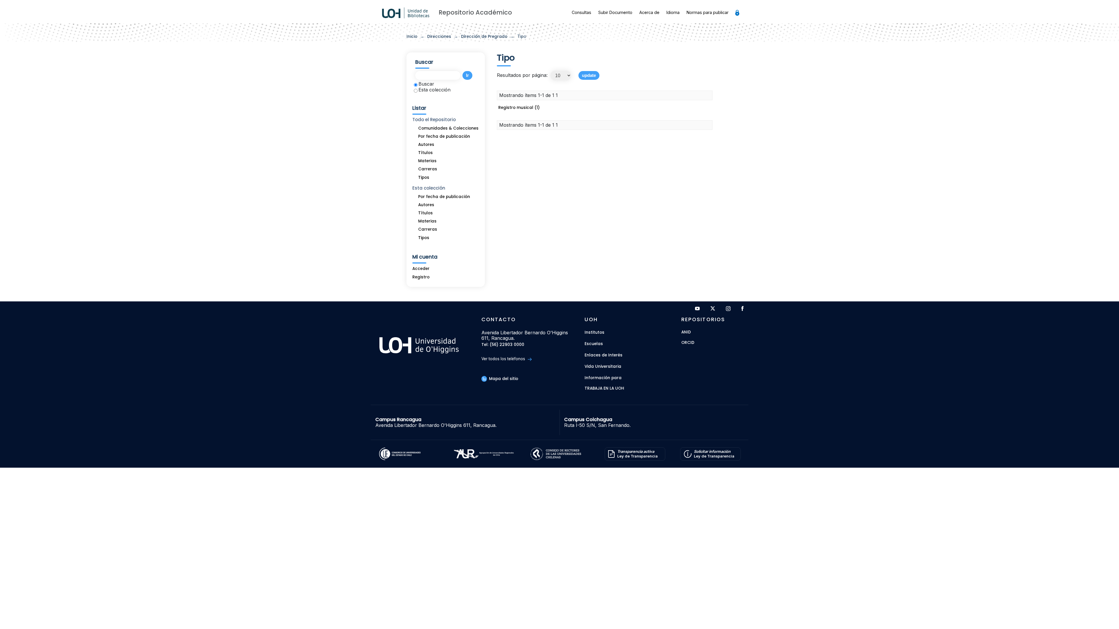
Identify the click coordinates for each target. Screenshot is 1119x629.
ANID (686, 332)
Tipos (423, 177)
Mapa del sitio (503, 378)
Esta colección (434, 90)
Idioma (673, 12)
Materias (427, 161)
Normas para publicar (708, 12)
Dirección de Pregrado (484, 36)
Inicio (412, 36)
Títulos (425, 153)
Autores (426, 144)
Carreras (427, 169)
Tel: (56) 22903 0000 (502, 344)
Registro (421, 277)
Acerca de (649, 12)
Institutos (594, 332)
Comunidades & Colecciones (448, 128)
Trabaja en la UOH (604, 388)
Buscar (426, 84)
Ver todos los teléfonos (503, 358)
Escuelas (594, 344)
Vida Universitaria (603, 366)
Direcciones (439, 36)
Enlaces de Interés (603, 355)
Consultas (581, 12)
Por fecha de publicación (444, 136)
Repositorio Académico (475, 12)
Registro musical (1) (519, 107)
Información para (603, 378)
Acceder (421, 268)
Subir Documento (615, 12)
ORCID (687, 342)
